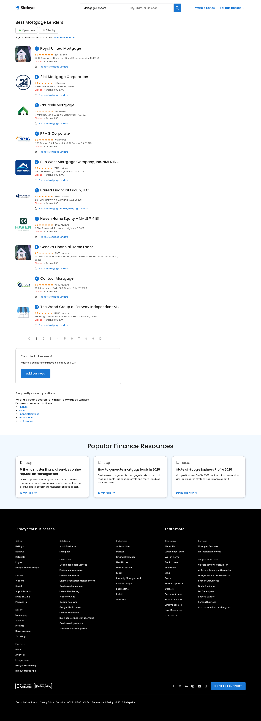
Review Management (71, 570)
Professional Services (209, 551)
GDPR (70, 702)
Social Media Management (74, 628)
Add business (35, 373)
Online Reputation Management (77, 580)
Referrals (20, 556)
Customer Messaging (71, 586)
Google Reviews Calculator (213, 564)
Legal (119, 572)
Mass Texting (22, 596)
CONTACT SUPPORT (228, 686)
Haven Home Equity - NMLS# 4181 (69, 218)
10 (100, 339)
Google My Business (70, 607)
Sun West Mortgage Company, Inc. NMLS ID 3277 (80, 162)
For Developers (206, 591)
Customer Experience (71, 623)
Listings (19, 546)
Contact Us (171, 615)
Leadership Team (174, 551)
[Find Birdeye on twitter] (180, 686)
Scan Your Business (208, 580)
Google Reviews (68, 601)
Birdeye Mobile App (25, 670)
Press (168, 578)
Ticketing (20, 636)
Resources (170, 567)
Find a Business (206, 586)
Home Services (124, 567)
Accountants (26, 417)
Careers (169, 588)
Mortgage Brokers (57, 208)
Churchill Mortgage (57, 105)
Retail (119, 594)
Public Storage (124, 583)
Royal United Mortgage (60, 48)
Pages (18, 562)
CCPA (86, 702)
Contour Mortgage (57, 278)
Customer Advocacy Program (214, 607)
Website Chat (67, 596)
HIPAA (78, 702)
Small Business (67, 546)
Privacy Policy (47, 702)
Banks (22, 410)
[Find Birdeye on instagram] (192, 686)
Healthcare (122, 562)
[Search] (177, 8)
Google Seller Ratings (27, 567)
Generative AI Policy (102, 702)
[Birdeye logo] (25, 7)
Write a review (205, 8)
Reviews (19, 551)
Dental (120, 551)
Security (60, 702)
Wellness (121, 599)
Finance (43, 66)
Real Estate (122, 588)
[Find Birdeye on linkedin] (186, 686)
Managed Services (208, 546)
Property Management (128, 578)
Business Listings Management (76, 617)
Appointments (23, 591)
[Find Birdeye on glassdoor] (206, 686)
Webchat (20, 580)
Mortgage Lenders (58, 66)
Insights (19, 625)
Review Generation (69, 575)
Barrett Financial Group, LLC (64, 190)
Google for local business (73, 564)
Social (18, 586)
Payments (21, 601)
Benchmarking (23, 631)
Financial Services (29, 414)
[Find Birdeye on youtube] (199, 686)
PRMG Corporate (55, 133)
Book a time (171, 562)
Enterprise (64, 551)
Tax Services (26, 421)
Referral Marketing (69, 591)
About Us (170, 546)
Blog (167, 572)
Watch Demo (172, 556)
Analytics (20, 654)
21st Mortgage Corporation (64, 77)
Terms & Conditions (26, 702)
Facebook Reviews (69, 612)
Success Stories (173, 594)
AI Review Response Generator (215, 570)
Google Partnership (26, 665)
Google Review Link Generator (214, 575)
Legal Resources (174, 610)
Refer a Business (207, 601)
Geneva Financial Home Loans (67, 247)
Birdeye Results (173, 604)
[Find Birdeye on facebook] (173, 686)
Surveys (19, 620)
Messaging (21, 615)
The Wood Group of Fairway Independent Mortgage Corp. (80, 307)
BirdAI (18, 649)
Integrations (22, 660)
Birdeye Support (207, 596)
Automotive (123, 546)
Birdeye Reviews (174, 599)
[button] (107, 338)
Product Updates (174, 583)
